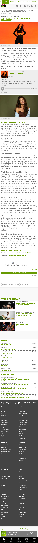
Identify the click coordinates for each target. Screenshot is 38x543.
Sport (20, 431)
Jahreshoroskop (5, 480)
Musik (17, 284)
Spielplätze (3, 498)
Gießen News (22, 424)
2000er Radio (4, 415)
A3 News (21, 451)
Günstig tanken (23, 458)
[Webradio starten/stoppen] (31, 533)
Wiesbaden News (23, 413)
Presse (20, 510)
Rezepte (3, 501)
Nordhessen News (5, 445)
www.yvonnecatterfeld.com (17, 255)
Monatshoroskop (5, 478)
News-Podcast (22, 485)
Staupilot (24, 5)
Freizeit (3, 494)
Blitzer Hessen (22, 447)
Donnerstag (21, 1)
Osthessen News (5, 447)
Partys (2, 523)
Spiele (2, 514)
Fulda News (22, 427)
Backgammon (4, 518)
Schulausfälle (22, 465)
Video (26, 541)
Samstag (34, 1)
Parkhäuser (22, 460)
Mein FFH (35, 5)
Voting (20, 489)
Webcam (32, 5)
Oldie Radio (4, 420)
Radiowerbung (22, 512)
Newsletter (22, 498)
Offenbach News (23, 422)
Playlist (21, 5)
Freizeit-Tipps (4, 507)
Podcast (4, 284)
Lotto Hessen (4, 512)
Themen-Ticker (7, 375)
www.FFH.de (11, 402)
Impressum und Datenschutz (8, 529)
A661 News (22, 456)
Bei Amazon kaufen (19, 272)
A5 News (21, 454)
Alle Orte (21, 436)
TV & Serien (25, 284)
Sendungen (8, 10)
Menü (34, 541)
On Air (2, 10)
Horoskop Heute (5, 471)
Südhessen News (5, 454)
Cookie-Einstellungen (23, 529)
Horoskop (4, 469)
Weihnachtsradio (5, 429)
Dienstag (5, 1)
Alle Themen (22, 438)
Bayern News (22, 429)
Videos (20, 476)
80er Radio (3, 411)
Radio (3, 406)
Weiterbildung (22, 514)
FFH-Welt (22, 494)
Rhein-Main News (5, 451)
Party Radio (4, 424)
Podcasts (21, 483)
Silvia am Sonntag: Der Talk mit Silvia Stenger (23, 10)
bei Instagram (16, 252)
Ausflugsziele (4, 505)
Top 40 (2, 433)
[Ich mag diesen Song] (28, 533)
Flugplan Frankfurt (23, 462)
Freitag (28, 1)
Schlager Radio (4, 422)
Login (20, 516)
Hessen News (22, 409)
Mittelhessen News (6, 449)
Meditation (3, 503)
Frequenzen (22, 503)
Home (3, 541)
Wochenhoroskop (5, 476)
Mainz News (22, 415)
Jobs (20, 505)
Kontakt (21, 501)
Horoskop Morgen (5, 474)
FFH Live (3, 409)
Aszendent (3, 485)
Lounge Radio (4, 427)
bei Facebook (26, 252)
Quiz (2, 521)
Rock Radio (3, 418)
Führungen (21, 507)
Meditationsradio (5, 431)
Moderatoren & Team (24, 480)
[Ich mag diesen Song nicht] (34, 533)
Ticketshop (3, 510)
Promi (11, 284)
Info (36, 89)
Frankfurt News (23, 411)
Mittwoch (13, 1)
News (21, 406)
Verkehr (22, 442)
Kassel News (22, 418)
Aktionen (21, 474)
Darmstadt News (23, 420)
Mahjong (3, 516)
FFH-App (21, 496)
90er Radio (3, 413)
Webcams (21, 478)
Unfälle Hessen (23, 449)
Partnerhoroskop (5, 483)
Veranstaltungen (5, 496)
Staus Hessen (22, 445)
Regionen (4, 442)
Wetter (28, 5)
